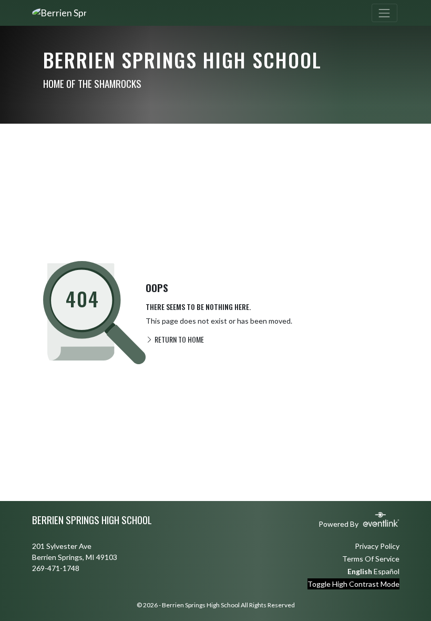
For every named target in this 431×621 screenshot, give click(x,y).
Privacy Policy (377, 546)
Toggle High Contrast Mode (353, 583)
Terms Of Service (370, 558)
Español (386, 571)
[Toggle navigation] (384, 13)
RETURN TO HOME (178, 339)
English (359, 571)
